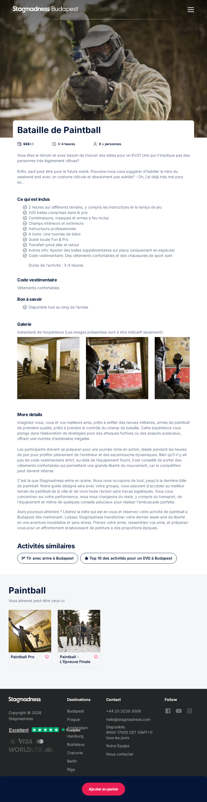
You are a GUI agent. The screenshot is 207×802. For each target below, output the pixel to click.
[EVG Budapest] (31, 9)
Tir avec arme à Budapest (50, 558)
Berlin (72, 761)
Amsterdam (77, 727)
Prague (73, 719)
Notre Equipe (117, 745)
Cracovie (75, 752)
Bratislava (75, 744)
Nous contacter (119, 754)
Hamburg (75, 736)
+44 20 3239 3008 (123, 711)
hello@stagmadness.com (128, 719)
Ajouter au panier (103, 789)
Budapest (75, 711)
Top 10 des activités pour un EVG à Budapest (130, 558)
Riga (71, 769)
